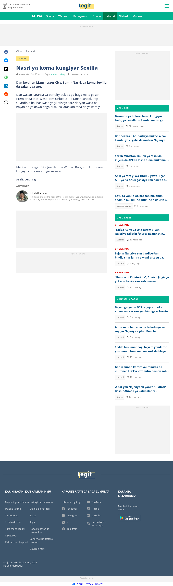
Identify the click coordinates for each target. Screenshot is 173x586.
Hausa (36, 16)
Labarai (110, 16)
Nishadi (124, 16)
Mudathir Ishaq (58, 74)
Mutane (137, 16)
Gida (19, 51)
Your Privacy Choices (90, 584)
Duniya (96, 16)
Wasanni (63, 16)
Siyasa (50, 16)
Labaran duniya (124, 205)
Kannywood (80, 16)
